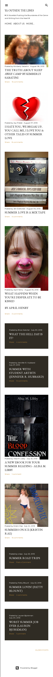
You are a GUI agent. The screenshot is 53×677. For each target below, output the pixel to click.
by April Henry (16, 308)
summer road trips (24, 558)
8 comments (17, 142)
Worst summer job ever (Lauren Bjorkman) (23, 625)
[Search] (46, 4)
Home (8, 23)
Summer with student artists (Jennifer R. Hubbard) (26, 373)
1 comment (16, 474)
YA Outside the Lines (19, 10)
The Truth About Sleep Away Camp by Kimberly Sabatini (23, 74)
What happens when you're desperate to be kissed (23, 297)
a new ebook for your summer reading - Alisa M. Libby (25, 466)
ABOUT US (19, 23)
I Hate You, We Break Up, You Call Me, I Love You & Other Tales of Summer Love (24, 132)
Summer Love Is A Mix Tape (25, 212)
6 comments (17, 216)
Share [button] (7, 82)
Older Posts (41, 650)
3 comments (17, 314)
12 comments (22, 381)
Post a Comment (23, 562)
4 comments (21, 342)
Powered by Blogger (29, 668)
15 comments (17, 82)
